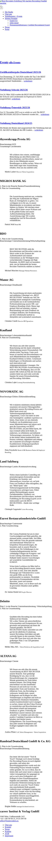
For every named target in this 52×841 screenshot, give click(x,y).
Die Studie (9, 12)
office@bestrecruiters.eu (9, 821)
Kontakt (8, 827)
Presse (7, 27)
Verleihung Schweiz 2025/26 (14, 90)
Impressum (9, 836)
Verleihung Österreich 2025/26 (15, 107)
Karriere (8, 831)
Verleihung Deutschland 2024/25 (16, 123)
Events (4, 62)
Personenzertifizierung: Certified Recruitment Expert (30, 25)
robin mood (14, 23)
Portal (7, 29)
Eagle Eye (14, 21)
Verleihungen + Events (13, 16)
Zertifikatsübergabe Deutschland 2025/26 (20, 72)
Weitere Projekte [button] (11, 18)
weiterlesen (28, 81)
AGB (7, 834)
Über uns (8, 14)
